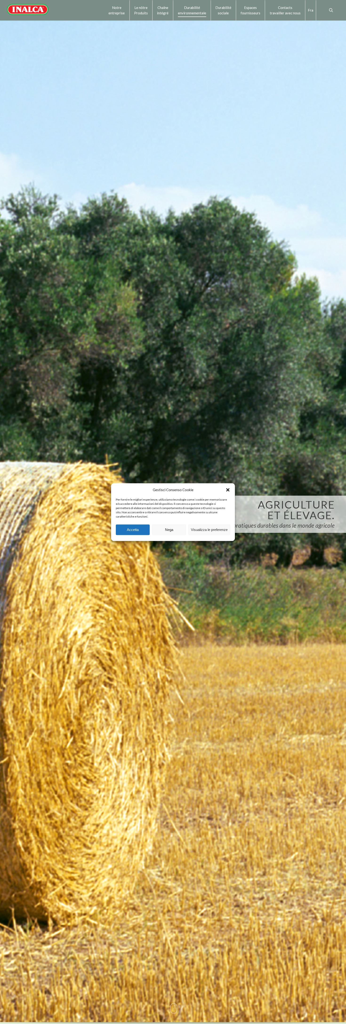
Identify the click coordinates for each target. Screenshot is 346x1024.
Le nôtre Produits (141, 10)
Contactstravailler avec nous (285, 10)
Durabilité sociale (223, 10)
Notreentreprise (117, 10)
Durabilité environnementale (192, 10)
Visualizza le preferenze (209, 530)
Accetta (133, 530)
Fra (310, 10)
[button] (227, 489)
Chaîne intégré (163, 10)
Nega (169, 530)
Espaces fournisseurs (250, 10)
